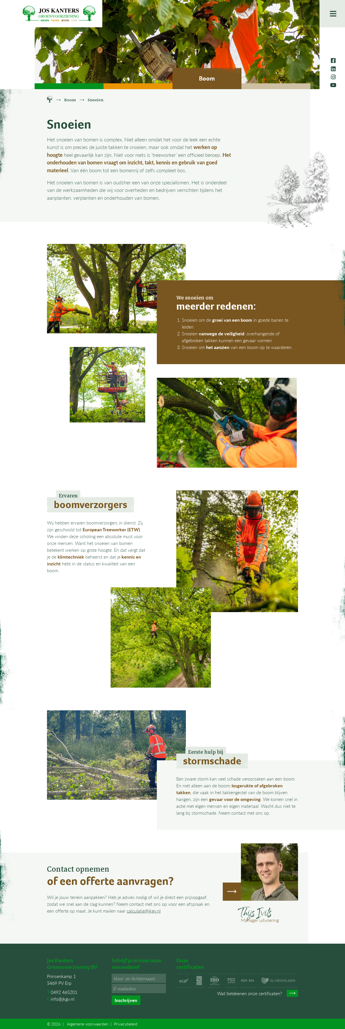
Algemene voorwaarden (87, 1024)
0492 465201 (64, 992)
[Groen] (69, 86)
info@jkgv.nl (62, 999)
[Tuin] (275, 86)
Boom (70, 100)
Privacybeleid (125, 1024)
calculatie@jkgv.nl (144, 911)
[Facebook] (333, 60)
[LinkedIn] (333, 69)
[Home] (50, 100)
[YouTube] (333, 85)
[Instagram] (333, 77)
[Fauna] (138, 86)
